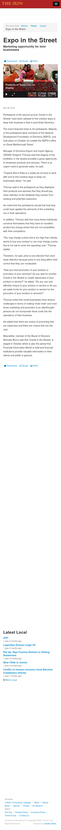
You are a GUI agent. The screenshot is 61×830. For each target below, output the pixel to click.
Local (43, 25)
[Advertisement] (30, 500)
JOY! (5, 637)
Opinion (16, 805)
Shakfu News (50, 823)
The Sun (8, 812)
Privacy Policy (21, 812)
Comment (12, 61)
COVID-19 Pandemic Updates (18, 802)
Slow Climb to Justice (15, 662)
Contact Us (24, 815)
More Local (11, 679)
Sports (45, 802)
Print (35, 61)
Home (24, 25)
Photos (26, 805)
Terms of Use (10, 815)
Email (25, 61)
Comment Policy (38, 812)
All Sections (37, 805)
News (34, 25)
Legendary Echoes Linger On (19, 644)
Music (7, 805)
